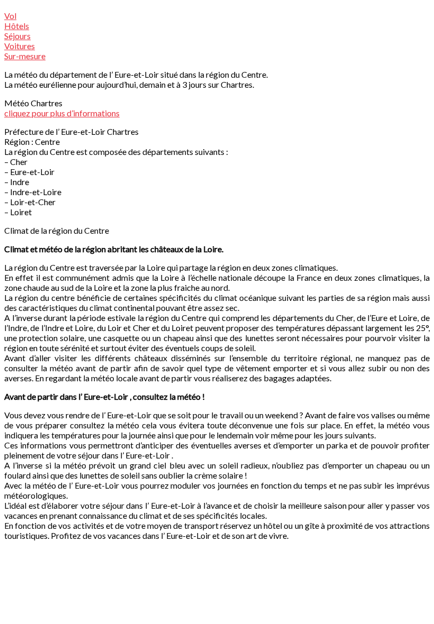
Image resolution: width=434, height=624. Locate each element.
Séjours (17, 36)
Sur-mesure (25, 56)
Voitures (19, 46)
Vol (10, 16)
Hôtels (16, 26)
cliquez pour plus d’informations (62, 113)
